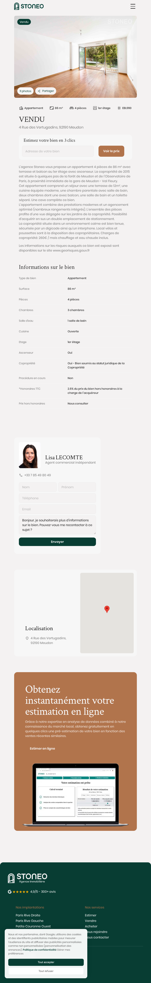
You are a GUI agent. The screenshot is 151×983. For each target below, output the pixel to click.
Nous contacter (97, 937)
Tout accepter (46, 962)
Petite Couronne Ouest (33, 926)
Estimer (90, 915)
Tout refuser (46, 971)
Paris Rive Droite (28, 915)
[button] (133, 6)
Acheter (91, 926)
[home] (29, 6)
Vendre (90, 921)
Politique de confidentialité (39, 950)
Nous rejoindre (96, 932)
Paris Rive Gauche (29, 921)
